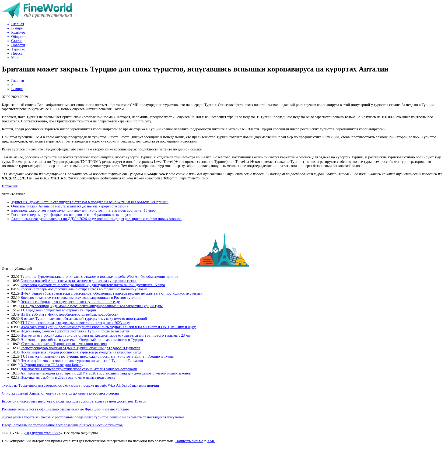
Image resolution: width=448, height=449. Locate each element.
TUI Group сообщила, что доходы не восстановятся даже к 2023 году (75, 323)
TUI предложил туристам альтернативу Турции (58, 310)
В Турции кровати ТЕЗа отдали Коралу (52, 365)
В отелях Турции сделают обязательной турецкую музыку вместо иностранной (84, 319)
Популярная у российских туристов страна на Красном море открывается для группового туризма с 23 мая (106, 335)
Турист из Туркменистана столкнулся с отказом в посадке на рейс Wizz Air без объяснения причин (89, 202)
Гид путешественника (42, 433)
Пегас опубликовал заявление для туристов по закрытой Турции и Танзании (82, 361)
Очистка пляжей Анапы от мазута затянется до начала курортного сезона (69, 206)
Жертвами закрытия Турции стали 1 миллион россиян (64, 344)
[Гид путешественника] (37, 17)
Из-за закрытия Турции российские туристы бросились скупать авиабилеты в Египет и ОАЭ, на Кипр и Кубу (108, 327)
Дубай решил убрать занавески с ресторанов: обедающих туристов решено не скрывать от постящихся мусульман (112, 293)
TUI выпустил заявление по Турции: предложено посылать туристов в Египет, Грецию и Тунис (97, 356)
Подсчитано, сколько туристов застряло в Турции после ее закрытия (75, 331)
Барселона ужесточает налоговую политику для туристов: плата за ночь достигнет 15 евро (83, 210)
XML (211, 441)
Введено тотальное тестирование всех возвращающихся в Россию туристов (81, 297)
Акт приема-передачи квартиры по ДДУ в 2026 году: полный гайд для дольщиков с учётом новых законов (96, 219)
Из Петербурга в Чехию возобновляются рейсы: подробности (70, 314)
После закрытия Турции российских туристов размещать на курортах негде (81, 352)
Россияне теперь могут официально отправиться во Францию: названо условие (74, 215)
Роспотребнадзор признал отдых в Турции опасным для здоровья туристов (80, 348)
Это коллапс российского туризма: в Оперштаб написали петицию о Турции (82, 340)
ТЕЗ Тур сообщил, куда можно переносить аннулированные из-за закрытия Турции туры (92, 306)
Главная (17, 80)
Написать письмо (189, 441)
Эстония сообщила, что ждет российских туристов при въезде (70, 302)
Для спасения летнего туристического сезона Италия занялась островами (79, 369)
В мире (17, 89)
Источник (10, 186)
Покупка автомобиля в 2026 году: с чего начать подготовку (68, 377)
